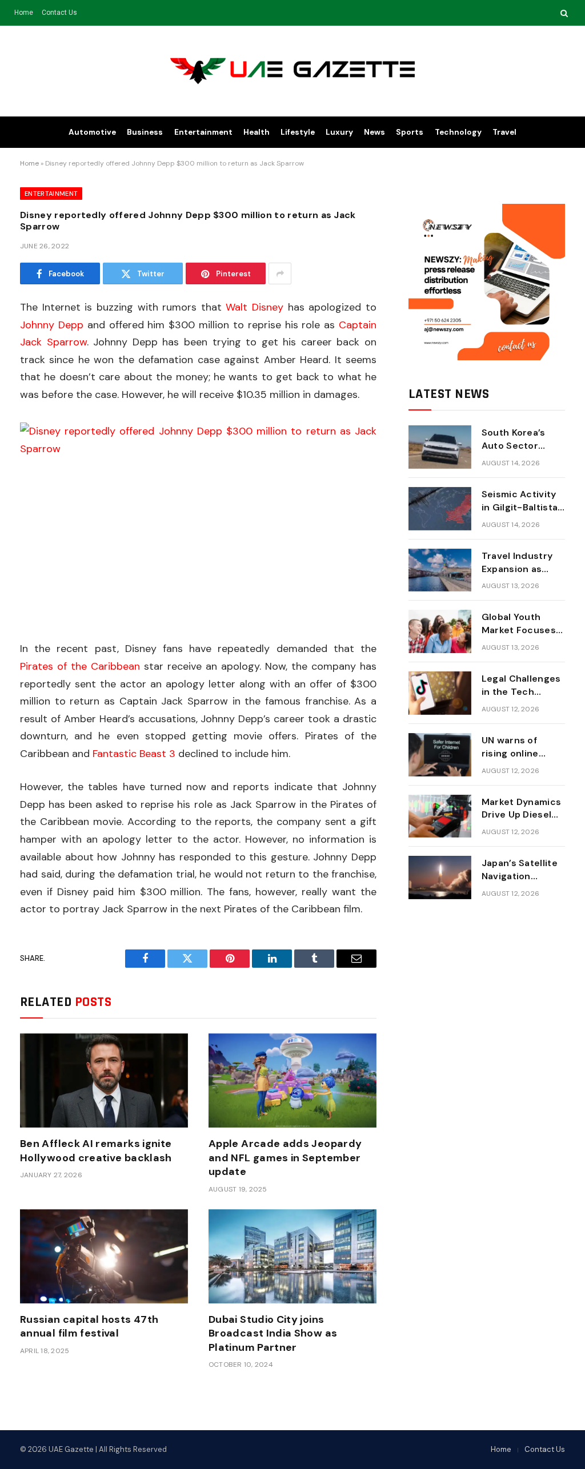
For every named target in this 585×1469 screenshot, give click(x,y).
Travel (504, 132)
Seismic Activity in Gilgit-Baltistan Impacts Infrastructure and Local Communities (523, 501)
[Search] (563, 13)
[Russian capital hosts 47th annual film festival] (104, 1256)
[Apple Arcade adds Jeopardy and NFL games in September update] (292, 1080)
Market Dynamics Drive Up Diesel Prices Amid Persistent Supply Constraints (523, 809)
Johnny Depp (51, 325)
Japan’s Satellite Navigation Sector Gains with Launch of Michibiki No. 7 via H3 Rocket (523, 870)
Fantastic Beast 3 (134, 753)
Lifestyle (298, 132)
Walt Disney (254, 307)
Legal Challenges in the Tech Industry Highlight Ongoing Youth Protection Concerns (521, 686)
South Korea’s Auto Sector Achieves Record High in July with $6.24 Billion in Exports (522, 439)
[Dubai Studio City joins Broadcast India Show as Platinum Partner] (292, 1256)
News (374, 132)
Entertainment (203, 132)
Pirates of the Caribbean (80, 666)
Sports (409, 132)
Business (145, 132)
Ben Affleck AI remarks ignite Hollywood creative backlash (96, 1150)
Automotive (92, 132)
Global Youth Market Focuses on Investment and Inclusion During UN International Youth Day (519, 624)
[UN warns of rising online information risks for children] (439, 754)
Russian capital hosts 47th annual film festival (89, 1326)
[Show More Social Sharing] (280, 273)
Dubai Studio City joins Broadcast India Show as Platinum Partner (273, 1333)
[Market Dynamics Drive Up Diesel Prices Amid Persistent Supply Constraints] (439, 816)
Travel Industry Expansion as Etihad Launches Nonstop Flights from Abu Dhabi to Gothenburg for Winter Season (520, 563)
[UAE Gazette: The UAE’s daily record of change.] (292, 71)
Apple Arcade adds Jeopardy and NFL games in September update (285, 1157)
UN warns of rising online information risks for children (521, 747)
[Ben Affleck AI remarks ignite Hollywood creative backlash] (104, 1080)
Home (23, 13)
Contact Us (59, 13)
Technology (458, 132)
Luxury (339, 132)
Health (256, 132)
